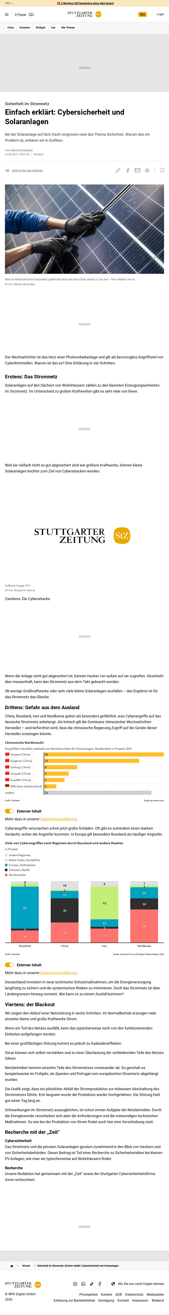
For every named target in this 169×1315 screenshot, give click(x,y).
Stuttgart (40, 27)
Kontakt (123, 1300)
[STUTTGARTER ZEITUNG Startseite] (84, 14)
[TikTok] (91, 1283)
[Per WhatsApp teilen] (147, 170)
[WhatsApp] (83, 1283)
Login (160, 14)
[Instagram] (75, 1283)
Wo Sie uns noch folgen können (141, 1284)
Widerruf (158, 1300)
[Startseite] (11, 1266)
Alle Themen (68, 27)
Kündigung (106, 1300)
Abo (142, 14)
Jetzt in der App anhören (27, 170)
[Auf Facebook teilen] (128, 170)
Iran (53, 27)
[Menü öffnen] (6, 14)
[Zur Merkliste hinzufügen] (161, 170)
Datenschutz (134, 1294)
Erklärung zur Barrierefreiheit (74, 1300)
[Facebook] (100, 1283)
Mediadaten (155, 1294)
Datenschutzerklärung (58, 819)
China (10, 27)
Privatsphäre (88, 1294)
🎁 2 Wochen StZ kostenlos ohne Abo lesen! (85, 3)
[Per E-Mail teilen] (138, 170)
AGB (118, 1294)
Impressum (140, 1300)
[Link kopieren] (118, 170)
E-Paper (20, 15)
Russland (25, 27)
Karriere (106, 1294)
